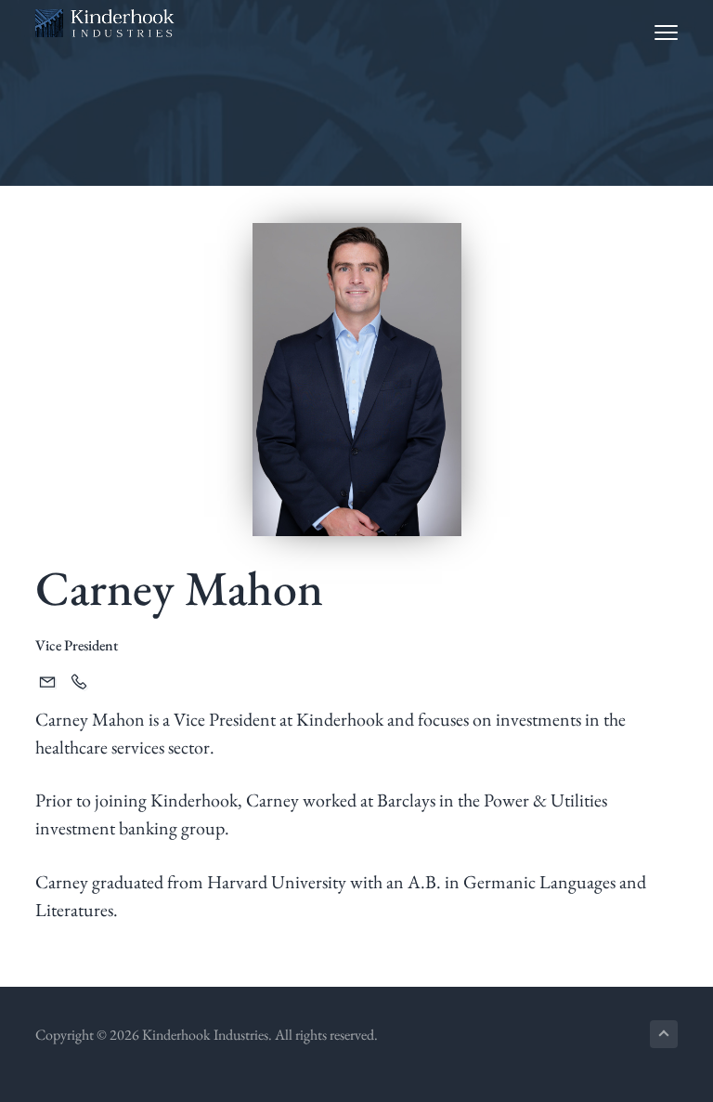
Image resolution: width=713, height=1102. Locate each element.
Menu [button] (648, 32)
